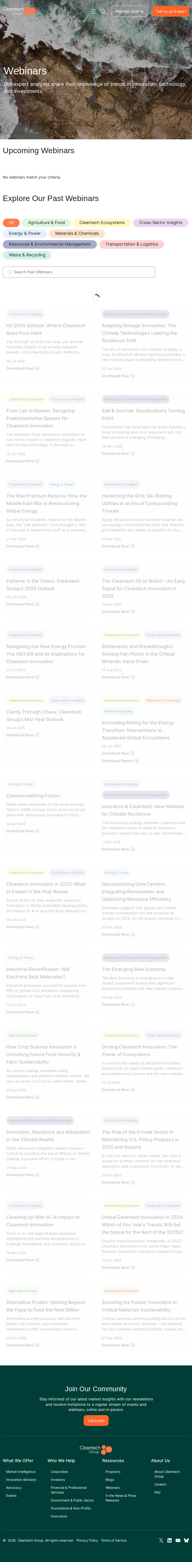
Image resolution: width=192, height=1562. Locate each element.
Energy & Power (25, 233)
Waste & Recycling (27, 254)
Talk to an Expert (170, 11)
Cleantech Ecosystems (102, 222)
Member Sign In (129, 11)
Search (103, 11)
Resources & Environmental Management (50, 244)
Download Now (20, 368)
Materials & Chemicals (77, 233)
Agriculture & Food (46, 222)
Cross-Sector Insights (160, 222)
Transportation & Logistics (131, 244)
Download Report (117, 760)
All (11, 222)
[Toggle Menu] (93, 11)
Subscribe (96, 1420)
